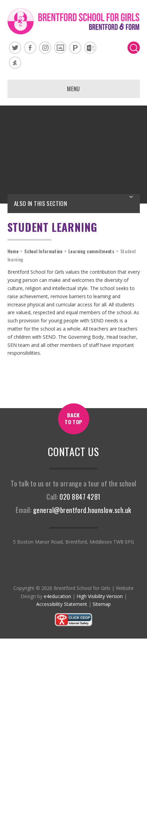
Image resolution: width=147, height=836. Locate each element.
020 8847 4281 (79, 497)
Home (13, 251)
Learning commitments (91, 251)
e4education (57, 596)
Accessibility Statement (61, 604)
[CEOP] (73, 625)
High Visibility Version (100, 596)
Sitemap (102, 604)
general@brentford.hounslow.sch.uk (82, 510)
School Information (43, 251)
